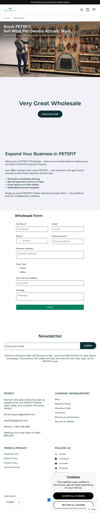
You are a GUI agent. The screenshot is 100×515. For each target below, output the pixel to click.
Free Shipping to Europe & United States (50, 2)
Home (7, 18)
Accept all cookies (73, 496)
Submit (50, 307)
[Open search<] (81, 9)
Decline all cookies (73, 505)
